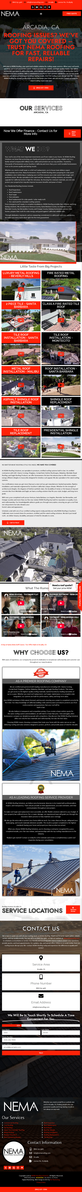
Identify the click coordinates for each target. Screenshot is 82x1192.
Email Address (7, 1044)
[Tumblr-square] (37, 7)
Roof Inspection (49, 1123)
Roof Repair (48, 1128)
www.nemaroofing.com (72, 938)
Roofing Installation (51, 1132)
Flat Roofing (8, 1128)
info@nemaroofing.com (35, 2)
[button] (41, 13)
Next (41, 1053)
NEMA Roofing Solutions (40, 1176)
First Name (6, 1029)
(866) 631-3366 (17, 2)
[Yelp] (33, 7)
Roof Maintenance (50, 1125)
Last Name (45, 1029)
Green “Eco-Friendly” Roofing (14, 1130)
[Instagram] (45, 7)
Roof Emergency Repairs (12, 1137)
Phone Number (7, 1037)
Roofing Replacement (51, 1135)
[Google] (41, 7)
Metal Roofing (9, 1132)
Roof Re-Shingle (49, 1130)
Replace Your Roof (10, 1135)
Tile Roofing (48, 1137)
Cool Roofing (8, 1125)
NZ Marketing (55, 1180)
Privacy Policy (41, 1182)
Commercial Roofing (11, 1123)
